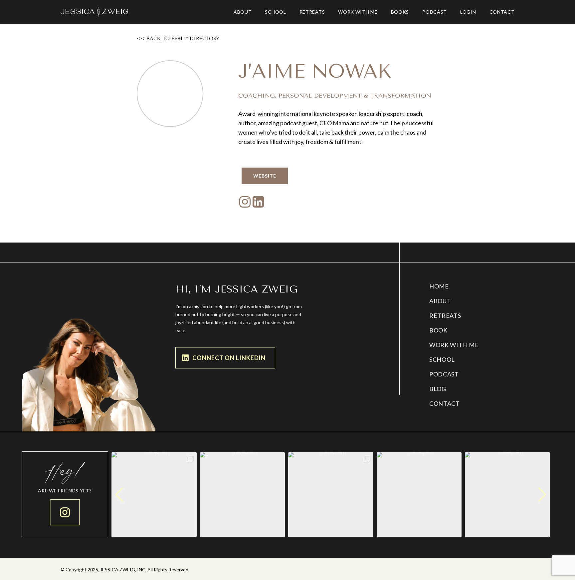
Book (438, 330)
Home (439, 286)
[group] (154, 494)
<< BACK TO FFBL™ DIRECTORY (178, 39)
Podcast (444, 374)
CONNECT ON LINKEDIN (229, 357)
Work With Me (454, 344)
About (440, 300)
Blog (437, 388)
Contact (444, 403)
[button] (330, 532)
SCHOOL (442, 359)
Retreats (445, 315)
